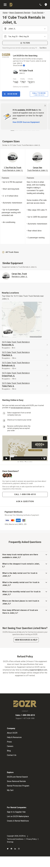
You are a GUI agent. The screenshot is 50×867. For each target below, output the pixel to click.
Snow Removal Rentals (16, 781)
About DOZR (12, 733)
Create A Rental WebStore (18, 821)
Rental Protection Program (18, 786)
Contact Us (11, 755)
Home (5, 12)
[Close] (45, 105)
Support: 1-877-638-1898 (25, 718)
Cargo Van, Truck (19, 275)
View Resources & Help (26, 640)
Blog (9, 751)
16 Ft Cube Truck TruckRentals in (16, 343)
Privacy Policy (31, 839)
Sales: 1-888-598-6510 (25, 715)
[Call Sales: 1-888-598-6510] (41, 5)
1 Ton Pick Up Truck (12, 168)
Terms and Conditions (15, 839)
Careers (10, 746)
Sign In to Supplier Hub (16, 812)
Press (9, 742)
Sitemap (10, 842)
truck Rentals (37, 12)
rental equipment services (20, 408)
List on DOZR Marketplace (18, 816)
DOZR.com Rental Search (17, 777)
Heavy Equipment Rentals (19, 12)
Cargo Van (37, 168)
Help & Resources (14, 737)
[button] (25, 252)
